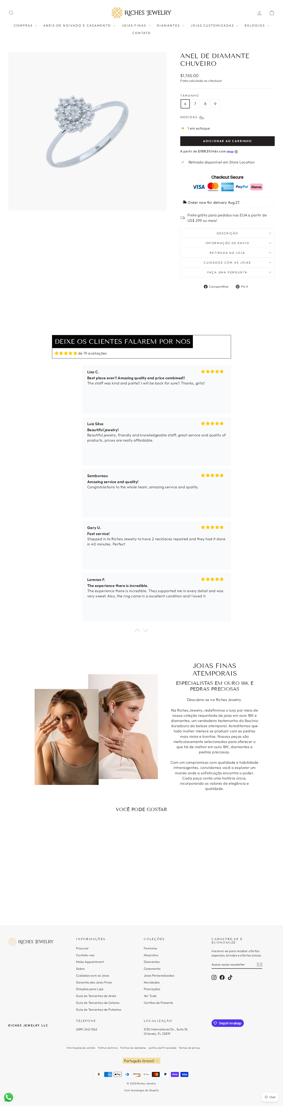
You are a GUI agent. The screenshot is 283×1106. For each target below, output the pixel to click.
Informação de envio (227, 243)
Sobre (80, 969)
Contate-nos (85, 955)
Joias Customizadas (213, 25)
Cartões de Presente (158, 1003)
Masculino (151, 955)
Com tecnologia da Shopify (141, 1090)
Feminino (150, 948)
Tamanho (189, 95)
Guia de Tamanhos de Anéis (96, 996)
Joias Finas (135, 25)
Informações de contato (81, 1047)
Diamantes (169, 25)
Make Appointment (90, 962)
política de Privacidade (162, 1047)
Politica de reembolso (133, 1047)
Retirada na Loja (227, 253)
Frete (184, 81)
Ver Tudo (150, 996)
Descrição (227, 233)
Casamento (152, 969)
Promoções (152, 989)
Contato (141, 33)
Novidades (152, 982)
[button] (137, 631)
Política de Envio (108, 1047)
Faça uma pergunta (227, 272)
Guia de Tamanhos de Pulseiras (98, 1009)
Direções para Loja (89, 989)
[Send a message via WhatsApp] (8, 1097)
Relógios (255, 25)
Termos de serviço (189, 1047)
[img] (66, 353)
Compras (24, 25)
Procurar (82, 948)
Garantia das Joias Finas (94, 982)
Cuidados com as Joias (92, 975)
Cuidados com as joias (227, 262)
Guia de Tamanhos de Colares (97, 1003)
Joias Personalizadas (159, 975)
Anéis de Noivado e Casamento (77, 25)
